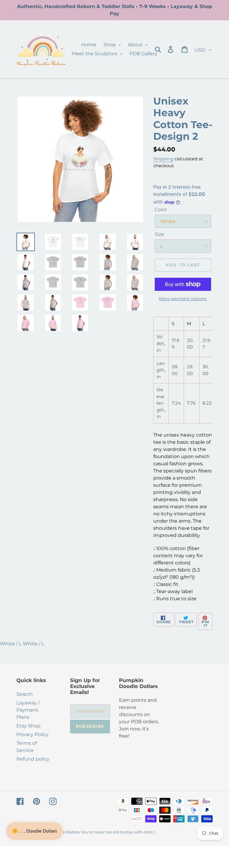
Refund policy (32, 759)
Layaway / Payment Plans (27, 710)
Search (24, 694)
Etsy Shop (28, 726)
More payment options (183, 298)
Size (159, 234)
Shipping (163, 159)
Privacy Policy (32, 734)
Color (161, 209)
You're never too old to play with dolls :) (118, 832)
